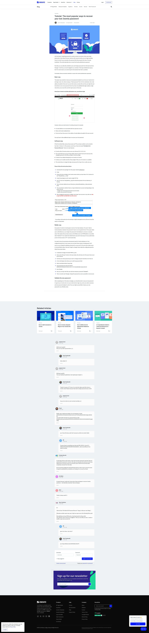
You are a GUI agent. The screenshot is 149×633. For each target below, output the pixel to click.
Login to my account (87, 558)
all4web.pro (81, 169)
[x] (41, 616)
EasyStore (70, 6)
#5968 (57, 521)
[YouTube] (43, 616)
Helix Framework (92, 6)
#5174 (61, 363)
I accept (5, 629)
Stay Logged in (61, 558)
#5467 (57, 471)
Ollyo (47, 627)
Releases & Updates (63, 6)
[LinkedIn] (46, 616)
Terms (110, 608)
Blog (38, 7)
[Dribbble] (49, 616)
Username (58, 552)
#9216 (61, 450)
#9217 (61, 533)
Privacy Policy (98, 609)
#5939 (57, 497)
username (90, 563)
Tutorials (76, 6)
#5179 (61, 391)
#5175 (57, 377)
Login (102, 2)
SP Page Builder (53, 6)
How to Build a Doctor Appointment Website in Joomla (83, 326)
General (85, 6)
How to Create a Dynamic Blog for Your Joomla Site (64, 325)
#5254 (61, 435)
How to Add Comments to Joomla (45, 325)
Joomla (80, 6)
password (85, 563)
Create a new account (61, 563)
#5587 (57, 485)
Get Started (108, 2)
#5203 (61, 403)
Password (77, 552)
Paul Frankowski (61, 22)
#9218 (61, 546)
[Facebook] (38, 616)
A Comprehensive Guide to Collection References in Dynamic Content (102, 326)
